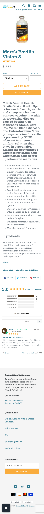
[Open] (6, 508)
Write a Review (23, 313)
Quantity (34, 73)
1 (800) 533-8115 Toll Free (29, 9)
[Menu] (39, 5)
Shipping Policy (13, 441)
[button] (36, 353)
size (5, 73)
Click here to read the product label (20, 270)
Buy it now (22, 93)
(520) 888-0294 (12, 395)
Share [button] (7, 353)
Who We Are (11, 428)
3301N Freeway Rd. (14, 400)
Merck (6, 262)
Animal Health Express (25, 506)
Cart (7, 435)
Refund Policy (12, 448)
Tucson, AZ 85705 (13, 403)
